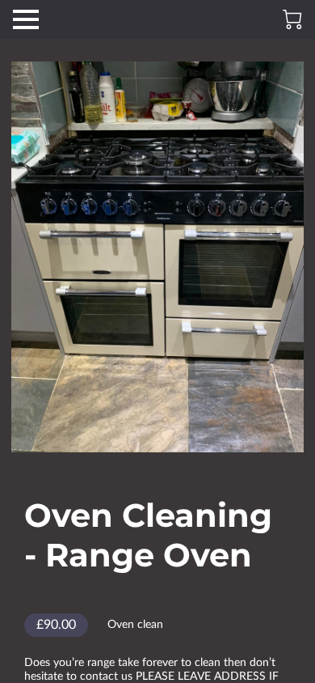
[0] (292, 19)
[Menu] (26, 19)
